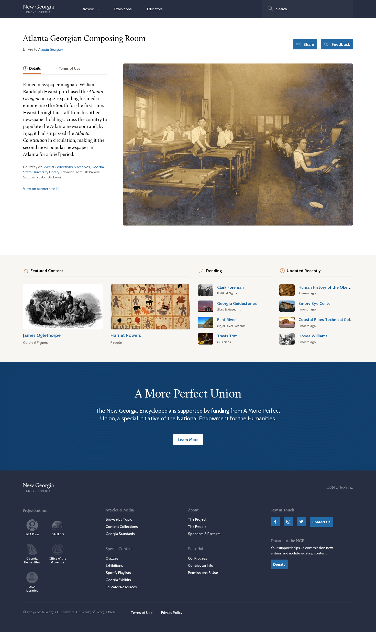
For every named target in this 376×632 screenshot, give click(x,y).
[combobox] (307, 9)
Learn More (188, 439)
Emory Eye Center (315, 303)
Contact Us (321, 522)
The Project (197, 519)
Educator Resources (121, 587)
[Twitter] (301, 521)
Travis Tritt (227, 335)
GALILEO (57, 534)
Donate (279, 564)
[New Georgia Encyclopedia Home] (38, 9)
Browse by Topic (119, 519)
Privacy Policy (171, 612)
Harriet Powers (125, 335)
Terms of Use (141, 612)
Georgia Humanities (32, 560)
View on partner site (39, 188)
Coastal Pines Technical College (328, 319)
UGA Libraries (32, 588)
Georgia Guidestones (237, 303)
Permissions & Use (203, 572)
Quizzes (112, 558)
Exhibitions (123, 9)
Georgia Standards (120, 533)
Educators (155, 9)
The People (197, 526)
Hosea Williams (313, 335)
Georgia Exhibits (118, 579)
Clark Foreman (230, 287)
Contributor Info (200, 565)
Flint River (226, 319)
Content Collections (122, 526)
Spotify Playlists (118, 572)
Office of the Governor (57, 560)
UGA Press (32, 534)
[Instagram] (288, 521)
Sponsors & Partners (204, 533)
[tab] (32, 68)
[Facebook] (275, 521)
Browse (89, 9)
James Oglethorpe (42, 335)
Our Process (197, 558)
